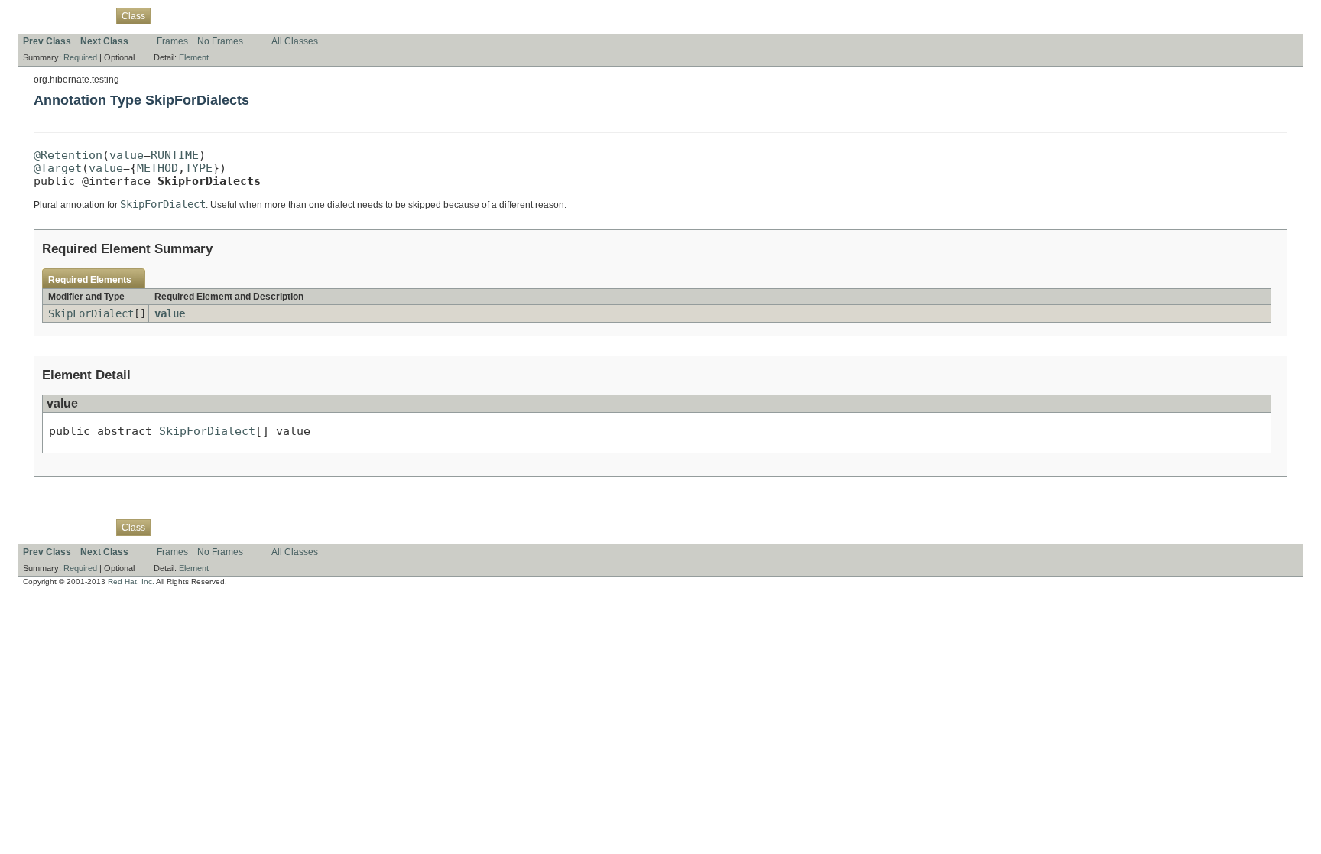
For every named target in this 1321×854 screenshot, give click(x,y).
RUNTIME (175, 154)
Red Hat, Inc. (131, 581)
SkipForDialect (91, 313)
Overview (42, 15)
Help (313, 15)
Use (167, 15)
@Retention (68, 154)
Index (282, 15)
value (126, 154)
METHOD (157, 167)
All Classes (294, 41)
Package (89, 15)
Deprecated (237, 15)
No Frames (220, 41)
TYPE (199, 167)
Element (194, 57)
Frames (172, 41)
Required (80, 57)
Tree (194, 15)
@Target (58, 167)
